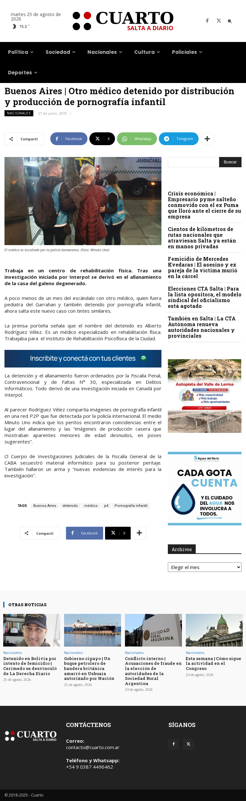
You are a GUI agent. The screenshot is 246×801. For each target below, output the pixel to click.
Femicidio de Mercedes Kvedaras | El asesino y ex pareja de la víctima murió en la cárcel (202, 267)
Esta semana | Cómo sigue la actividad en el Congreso (213, 663)
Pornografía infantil (131, 506)
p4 (106, 506)
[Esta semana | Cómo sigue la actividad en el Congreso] (214, 630)
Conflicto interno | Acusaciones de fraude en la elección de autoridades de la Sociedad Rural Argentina (153, 671)
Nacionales (19, 113)
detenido (70, 506)
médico (91, 506)
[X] (219, 21)
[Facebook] (207, 21)
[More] (207, 138)
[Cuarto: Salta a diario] (123, 21)
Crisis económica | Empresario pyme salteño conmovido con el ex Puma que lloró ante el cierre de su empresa (204, 205)
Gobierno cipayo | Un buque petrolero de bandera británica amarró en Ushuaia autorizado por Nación (89, 668)
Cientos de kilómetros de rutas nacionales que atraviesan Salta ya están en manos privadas (202, 238)
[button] (229, 21)
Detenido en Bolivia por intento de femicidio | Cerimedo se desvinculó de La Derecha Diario (30, 666)
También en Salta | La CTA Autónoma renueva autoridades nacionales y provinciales (202, 327)
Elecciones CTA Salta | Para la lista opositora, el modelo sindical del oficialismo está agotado (205, 297)
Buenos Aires (44, 506)
